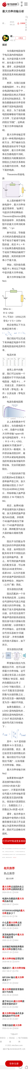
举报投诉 (14, 857)
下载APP (14, 1034)
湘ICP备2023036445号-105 (14, 1049)
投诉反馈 (12, 1040)
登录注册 (3, 1040)
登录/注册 (14, 1063)
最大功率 (10, 879)
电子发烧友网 (23, 1040)
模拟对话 (14, 36)
